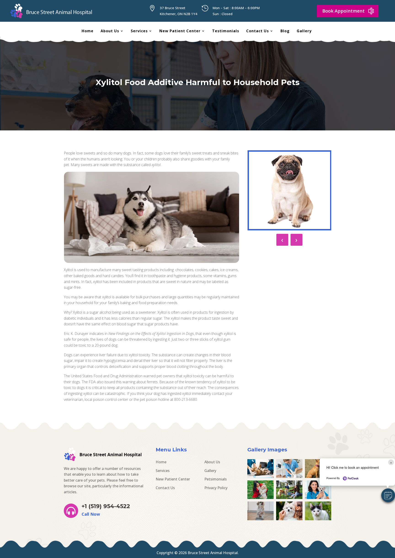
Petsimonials (215, 479)
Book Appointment (343, 11)
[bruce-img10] (289, 497)
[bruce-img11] (260, 497)
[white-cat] (318, 518)
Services (139, 31)
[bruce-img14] (289, 476)
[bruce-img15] (260, 476)
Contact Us (257, 31)
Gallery (304, 31)
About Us (110, 31)
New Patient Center (179, 31)
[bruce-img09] (318, 497)
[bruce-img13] (318, 476)
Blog (285, 31)
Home (87, 31)
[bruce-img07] (289, 518)
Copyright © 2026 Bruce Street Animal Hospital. (198, 552)
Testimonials (225, 31)
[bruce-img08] (260, 518)
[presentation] (282, 240)
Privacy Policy (215, 487)
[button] (388, 495)
